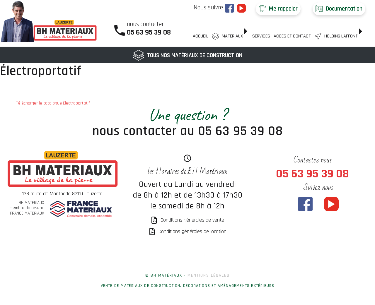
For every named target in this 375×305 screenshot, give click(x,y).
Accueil (200, 36)
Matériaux (232, 36)
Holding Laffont (341, 36)
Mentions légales (209, 275)
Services (261, 36)
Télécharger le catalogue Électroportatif (53, 103)
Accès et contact (292, 36)
